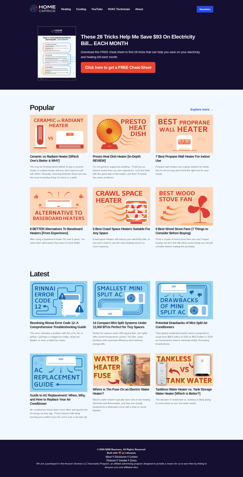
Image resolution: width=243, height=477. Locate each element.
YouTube (97, 9)
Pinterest (111, 460)
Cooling (81, 9)
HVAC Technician (119, 9)
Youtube (123, 460)
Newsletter (205, 9)
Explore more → (201, 109)
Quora (133, 460)
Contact (133, 456)
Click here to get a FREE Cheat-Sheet (118, 67)
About (139, 9)
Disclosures (121, 456)
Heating (66, 9)
